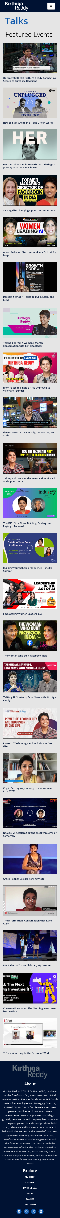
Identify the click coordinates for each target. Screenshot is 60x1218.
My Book (30, 1176)
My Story (30, 1182)
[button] (30, 58)
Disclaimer (30, 1204)
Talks (30, 1193)
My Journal (30, 1187)
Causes (30, 1198)
